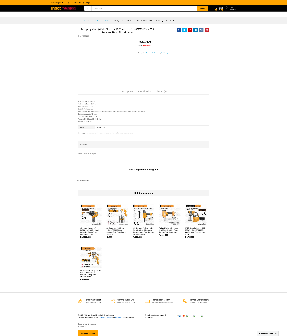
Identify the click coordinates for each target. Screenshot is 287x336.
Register (233, 9)
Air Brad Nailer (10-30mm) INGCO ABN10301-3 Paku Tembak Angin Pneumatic (168, 230)
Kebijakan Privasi (105, 317)
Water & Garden (183, 14)
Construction (203, 14)
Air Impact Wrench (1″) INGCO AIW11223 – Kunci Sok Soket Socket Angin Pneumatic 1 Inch (89, 231)
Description (127, 91)
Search (202, 8)
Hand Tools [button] (100, 14)
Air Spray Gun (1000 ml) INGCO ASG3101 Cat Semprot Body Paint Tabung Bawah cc (116, 231)
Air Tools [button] (155, 14)
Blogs (88, 3)
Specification (144, 91)
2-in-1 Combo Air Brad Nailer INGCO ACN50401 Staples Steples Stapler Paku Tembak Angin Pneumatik (143, 231)
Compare (99, 224)
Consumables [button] (117, 14)
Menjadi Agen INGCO (58, 3)
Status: (140, 45)
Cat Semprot (165, 53)
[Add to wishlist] (94, 224)
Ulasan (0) (161, 91)
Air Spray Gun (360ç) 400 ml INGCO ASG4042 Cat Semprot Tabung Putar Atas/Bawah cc (90, 274)
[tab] (126, 92)
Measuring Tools (137, 14)
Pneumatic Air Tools (153, 53)
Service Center (76, 3)
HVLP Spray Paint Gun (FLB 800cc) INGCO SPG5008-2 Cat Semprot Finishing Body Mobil (195, 231)
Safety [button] (167, 14)
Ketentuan (118, 317)
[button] (109, 224)
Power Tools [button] (83, 14)
